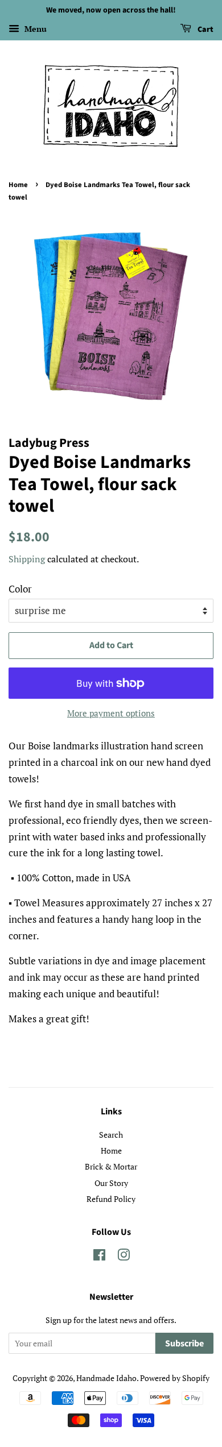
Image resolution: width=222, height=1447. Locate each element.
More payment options (111, 713)
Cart (204, 29)
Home (18, 185)
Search (111, 1134)
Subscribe (184, 1343)
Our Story (111, 1182)
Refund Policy (111, 1198)
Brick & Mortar (111, 1166)
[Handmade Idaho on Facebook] (99, 1256)
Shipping (27, 559)
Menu (34, 28)
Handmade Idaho (106, 1378)
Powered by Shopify (174, 1378)
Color (20, 588)
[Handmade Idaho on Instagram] (123, 1256)
